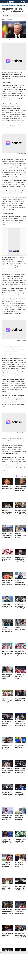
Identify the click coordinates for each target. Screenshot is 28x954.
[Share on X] (8, 15)
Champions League (6, 5)
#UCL (22, 350)
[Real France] (10, 1)
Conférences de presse (18, 5)
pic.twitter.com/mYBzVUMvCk (11, 351)
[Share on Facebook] (5, 15)
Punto (3, 19)
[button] (3, 1)
